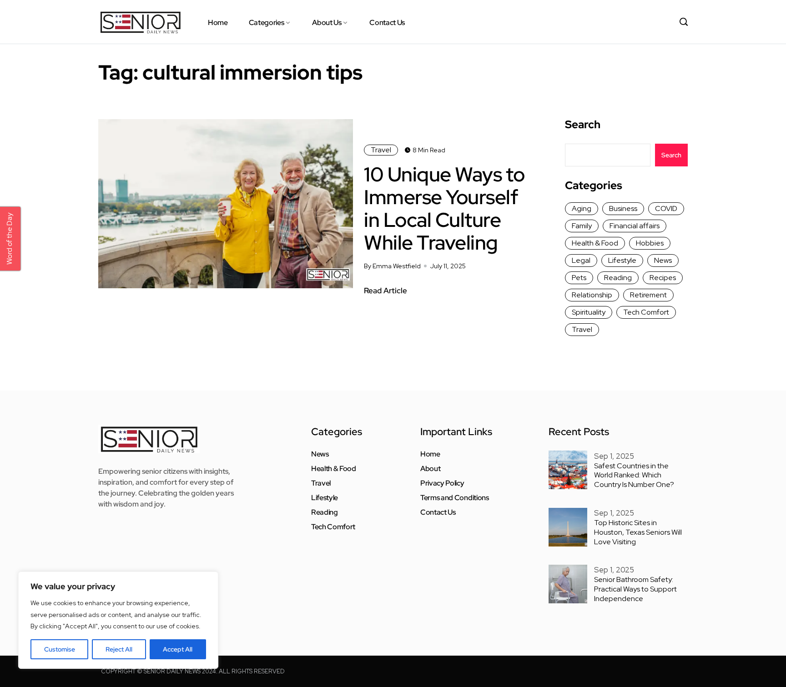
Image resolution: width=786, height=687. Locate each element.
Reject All (119, 649)
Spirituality (588, 312)
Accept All (177, 649)
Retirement (648, 295)
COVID (666, 208)
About (430, 468)
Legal (581, 260)
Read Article (385, 291)
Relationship (592, 295)
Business (623, 208)
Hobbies (650, 243)
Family (582, 226)
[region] (118, 620)
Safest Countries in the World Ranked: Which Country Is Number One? (634, 475)
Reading (618, 277)
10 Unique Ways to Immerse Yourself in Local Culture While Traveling (444, 208)
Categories (266, 22)
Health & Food (595, 243)
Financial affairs (635, 226)
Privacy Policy (442, 483)
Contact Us (387, 22)
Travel (381, 150)
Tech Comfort (646, 312)
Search (582, 124)
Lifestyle (622, 260)
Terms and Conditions (454, 497)
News (663, 260)
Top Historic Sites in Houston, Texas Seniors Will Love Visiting (638, 532)
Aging (581, 208)
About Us (326, 22)
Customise (59, 649)
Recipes (663, 277)
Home (218, 22)
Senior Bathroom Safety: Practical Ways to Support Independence (635, 589)
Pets (579, 277)
